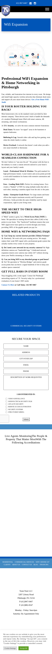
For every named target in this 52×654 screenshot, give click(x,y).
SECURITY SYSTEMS (15, 409)
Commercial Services (24, 562)
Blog (36, 565)
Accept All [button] (23, 648)
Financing (44, 565)
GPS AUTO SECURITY (15, 404)
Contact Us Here (8, 285)
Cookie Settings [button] (10, 648)
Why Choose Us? (42, 562)
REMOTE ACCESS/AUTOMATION (19, 407)
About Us (16, 565)
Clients (7, 565)
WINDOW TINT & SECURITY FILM (20, 401)
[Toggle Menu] (47, 9)
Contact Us (27, 565)
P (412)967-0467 (26, 601)
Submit (26, 419)
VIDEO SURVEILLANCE (16, 399)
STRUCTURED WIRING (16, 412)
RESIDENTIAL (8, 562)
